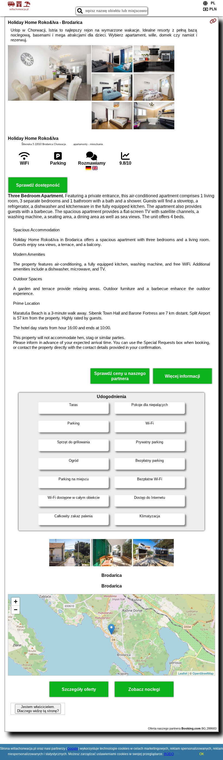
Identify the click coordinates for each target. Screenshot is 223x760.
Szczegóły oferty (79, 689)
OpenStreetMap (203, 673)
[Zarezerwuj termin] (213, 21)
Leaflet (182, 673)
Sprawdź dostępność (38, 185)
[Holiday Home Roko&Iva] (49, 73)
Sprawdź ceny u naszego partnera (120, 376)
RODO (169, 754)
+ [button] (15, 601)
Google (72, 748)
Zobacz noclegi (144, 689)
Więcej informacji (182, 376)
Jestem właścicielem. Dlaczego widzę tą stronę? (38, 709)
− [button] (15, 609)
